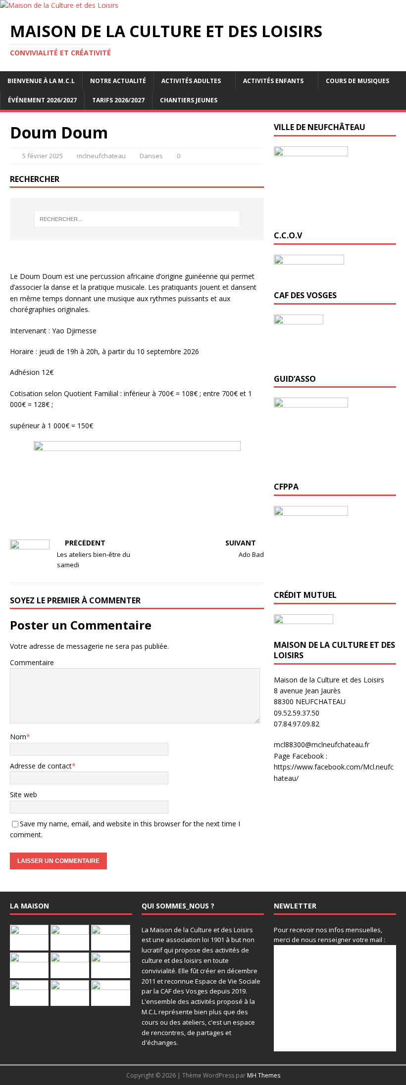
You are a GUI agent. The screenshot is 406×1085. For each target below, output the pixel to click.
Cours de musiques (357, 81)
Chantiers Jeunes (188, 100)
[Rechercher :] (137, 219)
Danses (151, 155)
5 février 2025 (42, 155)
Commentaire (32, 662)
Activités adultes (191, 81)
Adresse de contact (41, 765)
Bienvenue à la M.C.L (41, 81)
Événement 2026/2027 (42, 100)
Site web (23, 794)
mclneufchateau (101, 155)
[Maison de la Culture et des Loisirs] (59, 5)
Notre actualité (118, 81)
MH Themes (263, 1075)
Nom (18, 736)
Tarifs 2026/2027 (118, 100)
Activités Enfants (273, 81)
